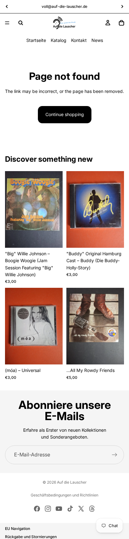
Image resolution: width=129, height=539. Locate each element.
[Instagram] (48, 508)
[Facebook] (37, 508)
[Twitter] (81, 508)
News (97, 40)
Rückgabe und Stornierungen (31, 536)
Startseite (36, 40)
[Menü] (7, 23)
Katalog (58, 40)
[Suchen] (21, 23)
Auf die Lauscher (72, 482)
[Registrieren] (114, 454)
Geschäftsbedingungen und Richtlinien (64, 495)
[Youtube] (59, 508)
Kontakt (79, 40)
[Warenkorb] (121, 23)
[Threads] (92, 508)
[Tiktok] (70, 508)
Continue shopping (64, 114)
